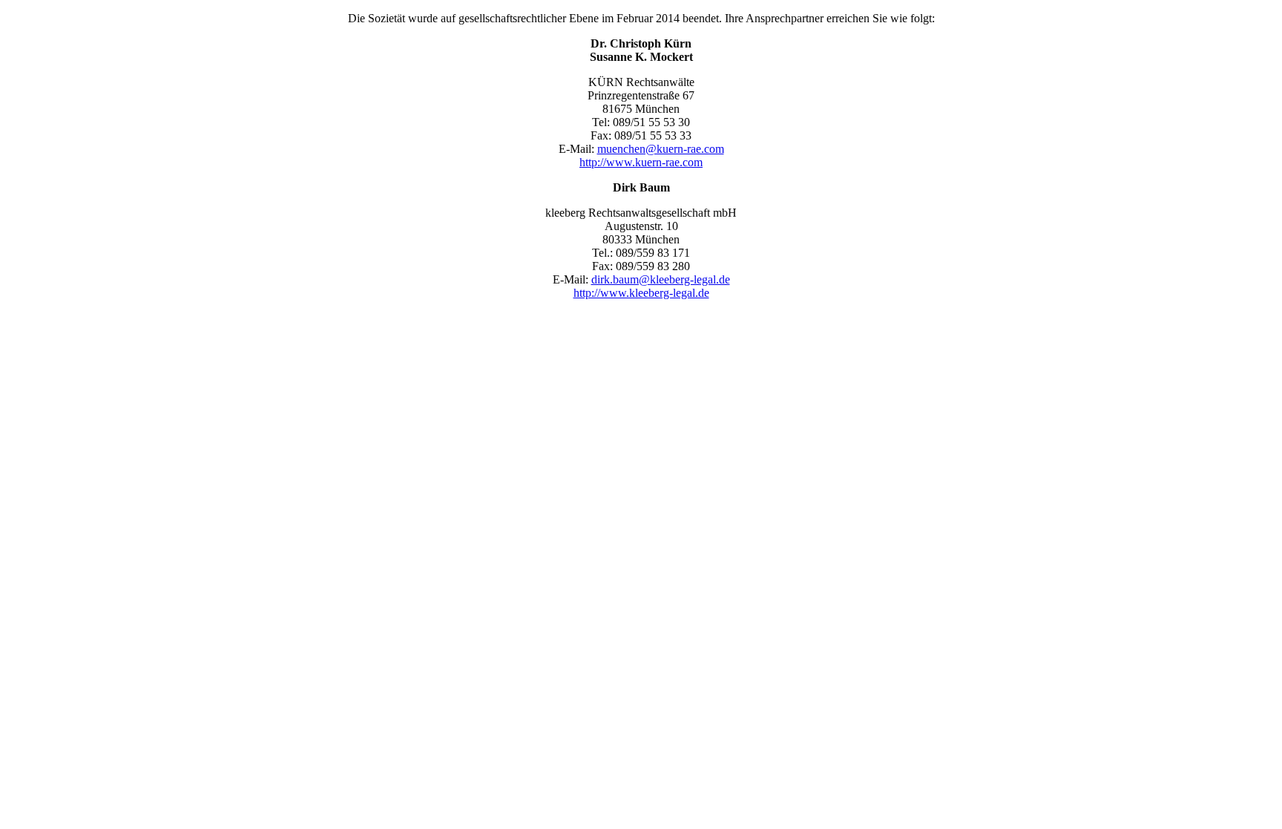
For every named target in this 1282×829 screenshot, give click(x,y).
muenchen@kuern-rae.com (660, 148)
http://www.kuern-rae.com (641, 162)
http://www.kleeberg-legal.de (641, 292)
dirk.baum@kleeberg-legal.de (660, 279)
